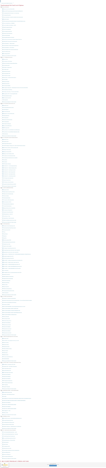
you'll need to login (56, 464)
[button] (0, 0)
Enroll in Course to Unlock (53, 465)
